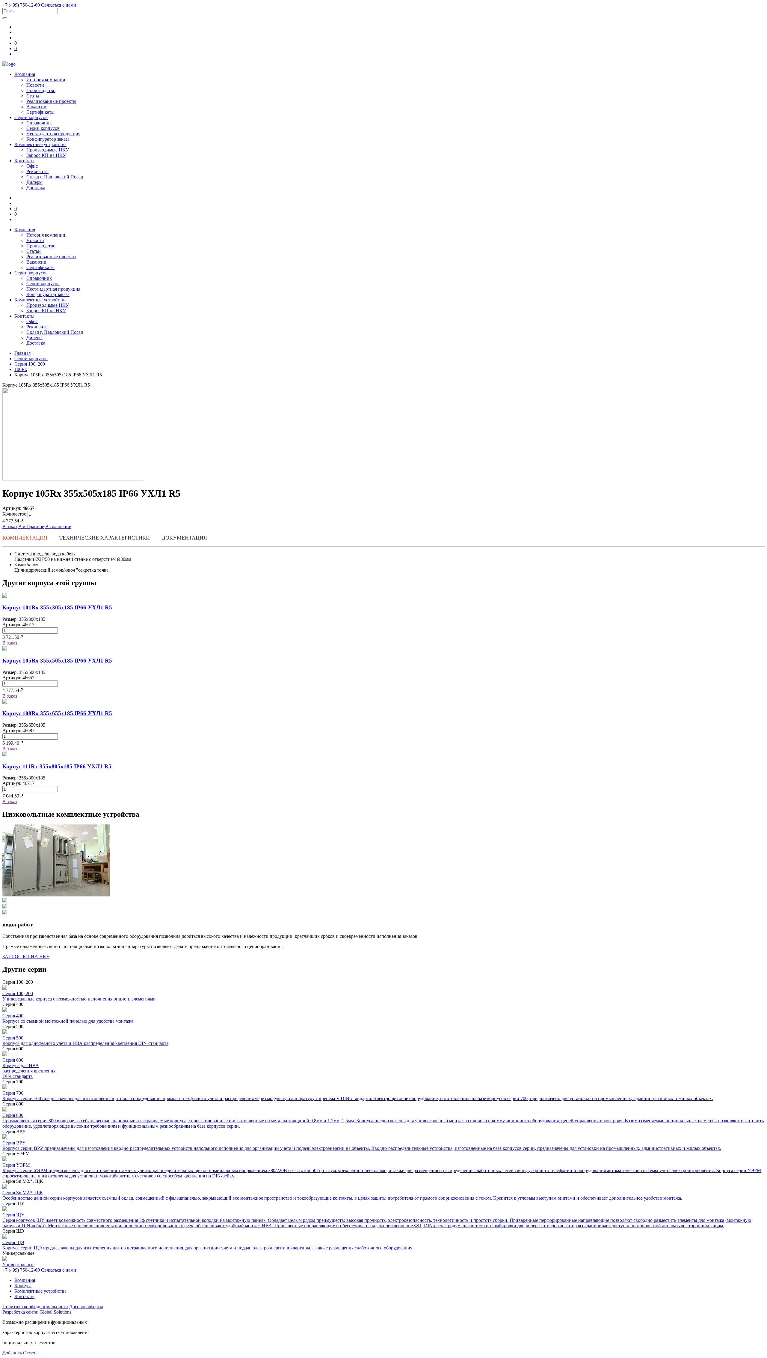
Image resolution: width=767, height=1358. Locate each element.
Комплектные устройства (40, 144)
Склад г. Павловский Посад (54, 176)
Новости (35, 85)
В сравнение (58, 526)
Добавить (12, 1352)
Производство (40, 90)
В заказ (9, 526)
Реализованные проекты (51, 101)
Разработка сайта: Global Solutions (36, 1312)
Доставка (35, 187)
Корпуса (22, 1285)
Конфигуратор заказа (48, 139)
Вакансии (36, 106)
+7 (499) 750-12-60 (21, 4)
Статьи (33, 95)
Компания (24, 74)
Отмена (31, 1352)
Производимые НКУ (47, 149)
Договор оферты (86, 1306)
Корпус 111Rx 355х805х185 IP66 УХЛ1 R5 (56, 766)
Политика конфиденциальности (35, 1306)
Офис (32, 166)
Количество (14, 513)
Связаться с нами (58, 4)
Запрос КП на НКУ (46, 155)
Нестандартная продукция (53, 133)
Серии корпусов (31, 117)
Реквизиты (37, 171)
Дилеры (34, 182)
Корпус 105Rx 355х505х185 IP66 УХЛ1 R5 (57, 660)
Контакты (24, 160)
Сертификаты (40, 112)
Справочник (39, 122)
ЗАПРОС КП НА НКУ (25, 956)
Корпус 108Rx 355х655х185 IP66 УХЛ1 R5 (57, 713)
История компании (45, 79)
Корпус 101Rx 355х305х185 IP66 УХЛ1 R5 (57, 607)
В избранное (31, 526)
